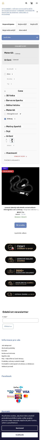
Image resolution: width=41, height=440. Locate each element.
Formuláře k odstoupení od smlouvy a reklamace (18, 364)
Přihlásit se (8, 326)
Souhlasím (20, 435)
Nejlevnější (22, 24)
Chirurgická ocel (14, 114)
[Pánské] (6, 140)
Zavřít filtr (7, 37)
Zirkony (17, 54)
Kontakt (4, 351)
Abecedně (23, 30)
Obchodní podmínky (8, 348)
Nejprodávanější (9, 30)
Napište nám (6, 356)
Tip (9, 84)
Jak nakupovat (6, 345)
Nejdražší (34, 24)
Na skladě (11, 69)
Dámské (16, 60)
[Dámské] (12, 140)
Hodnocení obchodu (8, 353)
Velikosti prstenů (7, 367)
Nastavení (20, 428)
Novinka (11, 79)
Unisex (10, 145)
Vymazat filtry (19, 156)
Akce (10, 74)
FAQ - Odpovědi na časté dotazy (12, 359)
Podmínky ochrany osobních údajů (13, 361)
